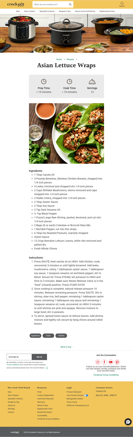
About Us (11, 405)
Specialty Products (47, 11)
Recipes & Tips (65, 11)
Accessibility (42, 415)
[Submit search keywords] (70, 4)
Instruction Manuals (45, 399)
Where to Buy (42, 405)
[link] (47, 368)
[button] (122, 4)
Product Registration (45, 395)
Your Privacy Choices (75, 395)
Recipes (70, 59)
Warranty (41, 402)
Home (59, 59)
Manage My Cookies (75, 399)
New (18, 11)
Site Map (11, 409)
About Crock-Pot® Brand (85, 11)
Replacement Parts (107, 11)
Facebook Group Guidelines (106, 375)
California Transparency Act (78, 405)
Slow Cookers (29, 11)
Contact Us (101, 391)
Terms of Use (72, 402)
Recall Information (44, 412)
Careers (11, 412)
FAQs (39, 392)
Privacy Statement (13, 365)
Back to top (66, 347)
